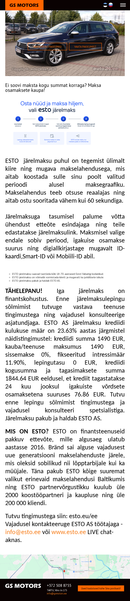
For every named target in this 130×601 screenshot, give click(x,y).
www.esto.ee (68, 532)
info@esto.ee (23, 532)
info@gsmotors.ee (57, 593)
